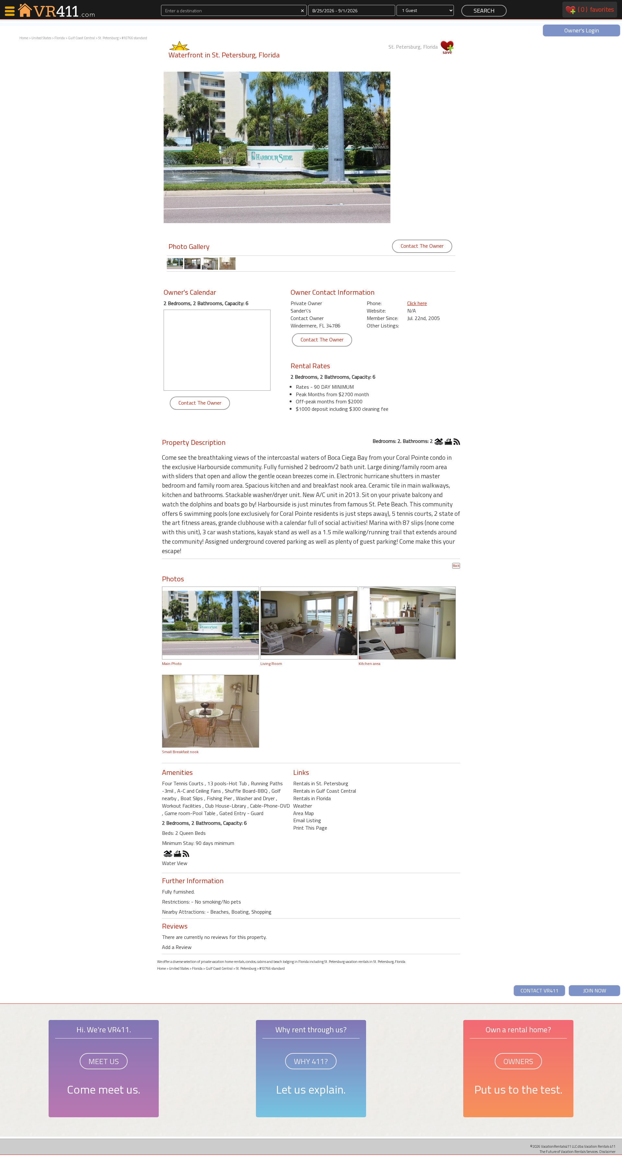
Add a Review (176, 947)
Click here (417, 303)
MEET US (103, 1061)
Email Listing (307, 820)
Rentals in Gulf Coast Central (324, 791)
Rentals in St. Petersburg (320, 783)
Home (23, 38)
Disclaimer (607, 1151)
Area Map (303, 813)
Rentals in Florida (312, 798)
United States (41, 38)
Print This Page (310, 828)
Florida (59, 38)
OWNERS (518, 1061)
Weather (302, 806)
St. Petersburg (108, 38)
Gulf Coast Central (81, 38)
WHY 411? (311, 1061)
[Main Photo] (210, 622)
